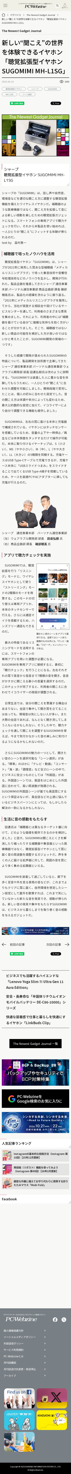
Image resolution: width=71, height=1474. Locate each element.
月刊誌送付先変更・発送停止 (20, 1369)
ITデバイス (15, 14)
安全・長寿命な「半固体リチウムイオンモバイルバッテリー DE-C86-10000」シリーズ (36, 1002)
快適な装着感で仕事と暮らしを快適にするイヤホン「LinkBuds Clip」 (36, 1019)
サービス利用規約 (13, 1349)
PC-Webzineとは (13, 1356)
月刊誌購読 (10, 1362)
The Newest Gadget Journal (40, 14)
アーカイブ (10, 1375)
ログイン (65, 7)
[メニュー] (5, 5)
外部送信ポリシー (13, 1343)
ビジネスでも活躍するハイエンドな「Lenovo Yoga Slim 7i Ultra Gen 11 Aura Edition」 (35, 981)
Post (57, 103)
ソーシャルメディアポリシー (20, 1337)
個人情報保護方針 (13, 1330)
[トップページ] (3, 15)
